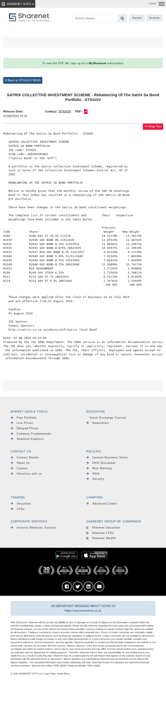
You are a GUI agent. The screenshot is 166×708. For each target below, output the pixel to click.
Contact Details (28, 457)
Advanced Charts (104, 503)
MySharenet (97, 63)
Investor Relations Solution (36, 527)
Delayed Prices (28, 428)
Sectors (137, 17)
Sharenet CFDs (103, 533)
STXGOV (64, 111)
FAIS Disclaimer (104, 463)
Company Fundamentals (34, 433)
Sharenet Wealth (104, 538)
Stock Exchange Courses (108, 417)
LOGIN (152, 3)
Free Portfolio (27, 417)
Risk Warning (102, 468)
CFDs (21, 509)
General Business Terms (110, 457)
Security (98, 479)
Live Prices (25, 422)
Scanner (154, 17)
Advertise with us (29, 473)
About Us (23, 463)
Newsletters (100, 422)
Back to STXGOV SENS (23, 80)
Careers (22, 468)
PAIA (96, 473)
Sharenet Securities (106, 527)
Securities (24, 503)
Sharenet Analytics (30, 438)
